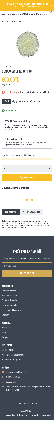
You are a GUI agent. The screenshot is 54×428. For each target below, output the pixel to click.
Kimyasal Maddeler (9, 305)
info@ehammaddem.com (16, 372)
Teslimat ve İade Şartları (12, 359)
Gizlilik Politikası (8, 350)
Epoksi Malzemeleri (10, 300)
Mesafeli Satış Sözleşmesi (13, 355)
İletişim (5, 337)
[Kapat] (51, 5)
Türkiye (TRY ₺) (25, 411)
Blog (4, 332)
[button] (50, 17)
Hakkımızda (6, 327)
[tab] (31, 212)
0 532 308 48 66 (13, 377)
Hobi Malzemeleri (9, 290)
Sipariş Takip (11, 382)
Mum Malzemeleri (9, 295)
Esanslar (5, 315)
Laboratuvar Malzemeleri (12, 310)
